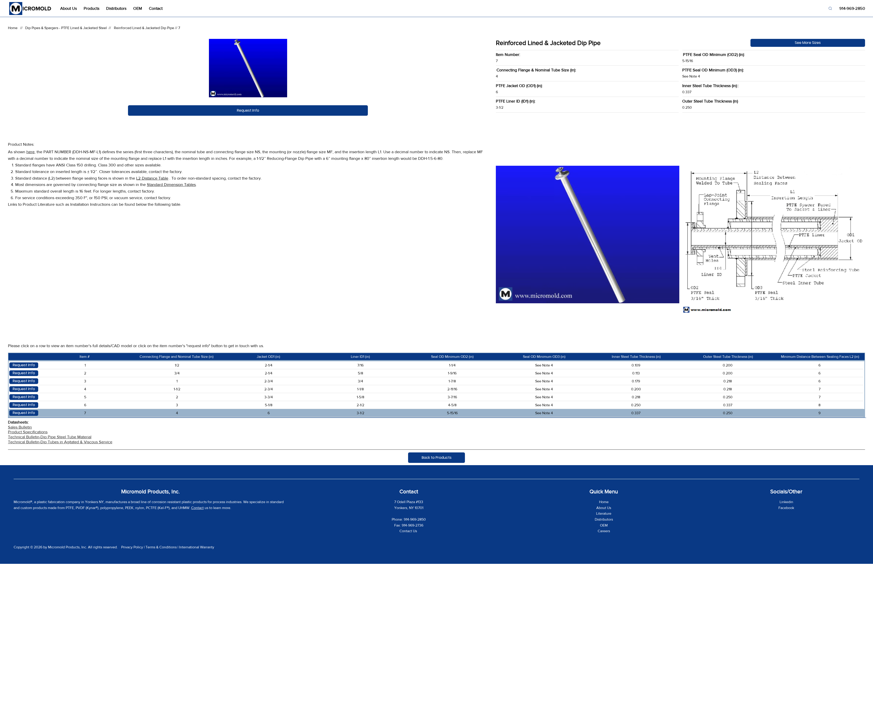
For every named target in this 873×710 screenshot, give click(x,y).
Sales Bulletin (20, 427)
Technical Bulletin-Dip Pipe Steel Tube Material (49, 437)
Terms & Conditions (161, 547)
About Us (603, 508)
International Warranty (196, 547)
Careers (604, 531)
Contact (197, 508)
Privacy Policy (132, 547)
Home (13, 28)
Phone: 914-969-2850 (409, 519)
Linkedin (786, 502)
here (30, 152)
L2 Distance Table (152, 178)
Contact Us (408, 531)
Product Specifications (28, 432)
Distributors (604, 519)
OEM (604, 525)
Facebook (786, 508)
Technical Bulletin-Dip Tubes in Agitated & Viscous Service (60, 442)
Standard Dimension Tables (171, 184)
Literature (603, 513)
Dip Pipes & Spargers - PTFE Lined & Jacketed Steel (66, 28)
